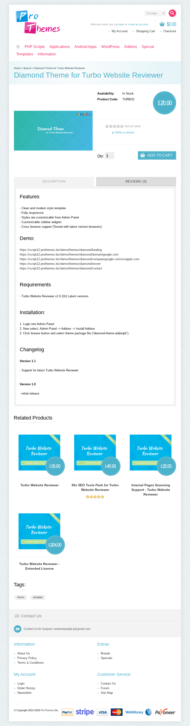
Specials (106, 658)
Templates (24, 54)
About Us (23, 653)
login (121, 24)
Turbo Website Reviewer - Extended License (39, 566)
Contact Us (108, 683)
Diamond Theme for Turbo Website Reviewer (59, 68)
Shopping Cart (145, 31)
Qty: (100, 156)
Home (18, 47)
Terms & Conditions (30, 662)
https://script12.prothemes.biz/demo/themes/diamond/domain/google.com (69, 254)
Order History (26, 688)
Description (54, 181)
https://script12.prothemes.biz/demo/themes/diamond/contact (61, 268)
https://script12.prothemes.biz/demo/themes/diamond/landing (61, 250)
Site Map (107, 692)
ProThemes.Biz (49, 710)
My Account (120, 31)
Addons (130, 47)
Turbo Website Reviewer (39, 485)
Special (148, 47)
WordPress (110, 47)
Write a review (124, 132)
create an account (138, 24)
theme (20, 597)
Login (21, 683)
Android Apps (85, 47)
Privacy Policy (27, 658)
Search (27, 68)
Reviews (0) (136, 181)
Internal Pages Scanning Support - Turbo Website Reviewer (150, 489)
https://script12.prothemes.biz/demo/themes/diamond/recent (60, 263)
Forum (105, 688)
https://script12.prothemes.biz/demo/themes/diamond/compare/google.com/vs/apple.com (79, 259)
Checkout (169, 31)
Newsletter (24, 692)
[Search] (172, 13)
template (38, 597)
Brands (105, 653)
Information (47, 54)
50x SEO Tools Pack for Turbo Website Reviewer (95, 487)
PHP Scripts (35, 47)
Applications (59, 47)
